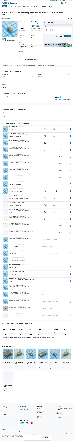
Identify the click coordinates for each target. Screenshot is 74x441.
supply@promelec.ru (7, 414)
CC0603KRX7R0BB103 (16, 126)
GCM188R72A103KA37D (16, 216)
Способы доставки (52, 65)
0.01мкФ (32, 76)
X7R (33, 74)
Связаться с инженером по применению (50, 239)
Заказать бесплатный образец (31, 59)
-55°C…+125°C (31, 78)
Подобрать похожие (7, 87)
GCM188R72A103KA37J (16, 133)
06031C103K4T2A (15, 161)
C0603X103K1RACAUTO (16, 285)
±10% (69, 74)
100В (69, 76)
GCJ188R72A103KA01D (16, 202)
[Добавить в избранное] (68, 18)
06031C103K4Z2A (15, 147)
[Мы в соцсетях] (21, 409)
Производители (40, 412)
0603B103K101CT (15, 154)
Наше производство (41, 417)
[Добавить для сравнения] (70, 18)
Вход (66, 4)
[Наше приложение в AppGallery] (28, 417)
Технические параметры (8, 65)
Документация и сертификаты (29, 65)
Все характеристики (23, 48)
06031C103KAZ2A (15, 195)
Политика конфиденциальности (8, 432)
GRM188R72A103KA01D (16, 140)
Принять (46, 437)
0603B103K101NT (15, 230)
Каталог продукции (41, 411)
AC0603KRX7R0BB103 (16, 271)
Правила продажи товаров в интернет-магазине (64, 409)
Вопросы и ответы (59, 412)
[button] (3, 29)
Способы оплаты (59, 413)
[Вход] (65, 2)
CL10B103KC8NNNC (16, 188)
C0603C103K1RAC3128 (16, 209)
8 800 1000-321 (5, 407)
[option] (10, 29)
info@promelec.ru (6, 410)
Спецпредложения (41, 415)
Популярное (58, 417)
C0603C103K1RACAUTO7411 (17, 292)
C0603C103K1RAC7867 (16, 257)
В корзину (67, 36)
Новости (38, 408)
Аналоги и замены (42, 65)
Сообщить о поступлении (47, 246)
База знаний (58, 416)
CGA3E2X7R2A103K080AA (17, 278)
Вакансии (39, 416)
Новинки (39, 413)
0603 (33, 81)
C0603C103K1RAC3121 (16, 306)
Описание (21, 51)
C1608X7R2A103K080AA (16, 223)
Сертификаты (58, 414)
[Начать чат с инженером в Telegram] (70, 239)
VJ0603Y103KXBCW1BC (16, 299)
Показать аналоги (58, 39)
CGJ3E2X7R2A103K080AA (17, 264)
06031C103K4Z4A (15, 237)
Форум (57, 418)
